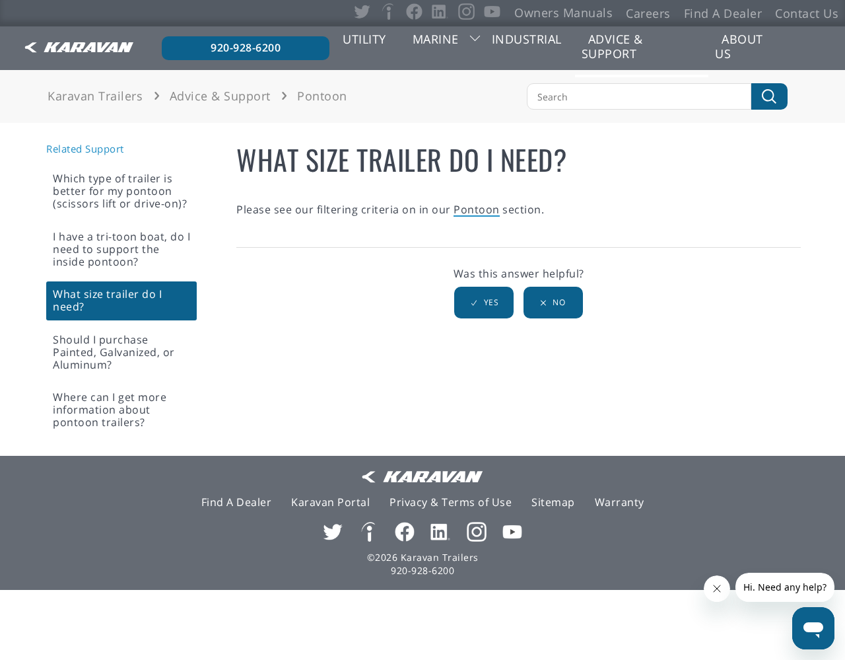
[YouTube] (512, 533)
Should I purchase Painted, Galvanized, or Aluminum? (114, 352)
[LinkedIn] (440, 533)
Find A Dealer (723, 12)
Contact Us (806, 12)
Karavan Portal (330, 502)
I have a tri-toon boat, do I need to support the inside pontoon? (121, 249)
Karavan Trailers (95, 96)
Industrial (527, 39)
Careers (648, 12)
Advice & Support (612, 46)
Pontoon (322, 96)
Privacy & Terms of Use (450, 502)
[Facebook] (404, 533)
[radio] (484, 302)
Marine (436, 39)
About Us (739, 46)
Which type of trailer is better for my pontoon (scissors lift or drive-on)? (120, 191)
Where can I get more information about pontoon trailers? (109, 409)
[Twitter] (332, 533)
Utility (364, 39)
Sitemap (553, 502)
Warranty (619, 502)
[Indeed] (368, 533)
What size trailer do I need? (107, 300)
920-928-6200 (246, 47)
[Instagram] (476, 533)
